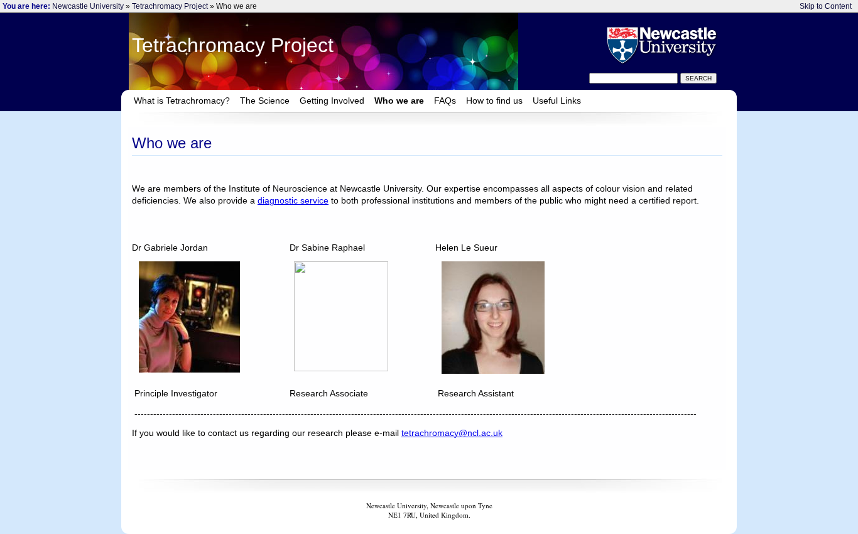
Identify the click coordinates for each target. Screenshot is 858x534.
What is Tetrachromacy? (182, 100)
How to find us (494, 100)
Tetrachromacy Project (170, 6)
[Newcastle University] (660, 45)
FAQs (445, 100)
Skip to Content (826, 6)
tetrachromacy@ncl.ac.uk (451, 433)
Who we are (399, 100)
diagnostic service (293, 200)
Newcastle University (88, 6)
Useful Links (557, 100)
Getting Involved (332, 100)
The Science (265, 100)
